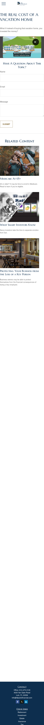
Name (2, 71)
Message (4, 101)
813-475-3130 (24, 690)
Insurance (22, 721)
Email (2, 86)
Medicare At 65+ (10, 178)
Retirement (22, 712)
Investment (22, 715)
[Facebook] (17, 701)
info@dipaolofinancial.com (22, 697)
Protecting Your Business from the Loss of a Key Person (19, 272)
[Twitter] (21, 701)
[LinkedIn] (26, 701)
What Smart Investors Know (18, 224)
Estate (22, 718)
